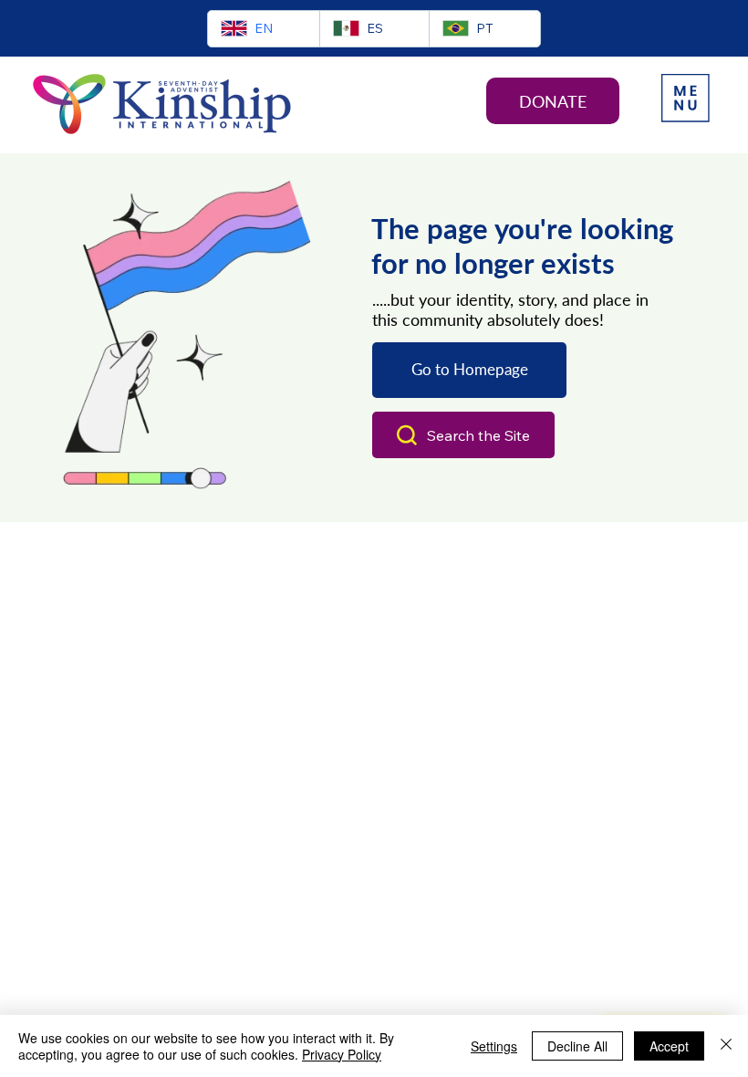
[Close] (726, 1046)
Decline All (577, 1046)
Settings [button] (494, 1046)
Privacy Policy (341, 1054)
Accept (669, 1046)
